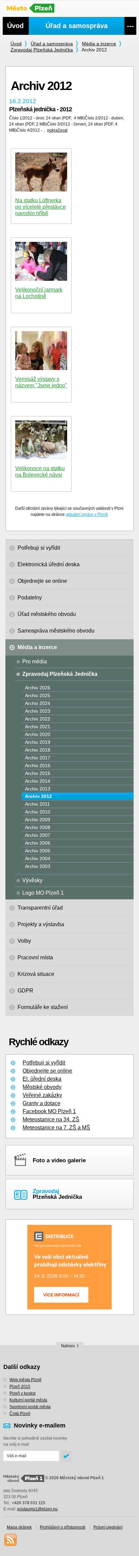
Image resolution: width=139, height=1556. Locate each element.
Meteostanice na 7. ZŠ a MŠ (56, 1127)
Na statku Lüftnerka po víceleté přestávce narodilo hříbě (40, 207)
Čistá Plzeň (19, 1413)
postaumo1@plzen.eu (37, 1509)
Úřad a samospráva (52, 43)
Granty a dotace (41, 1103)
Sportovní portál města (30, 1406)
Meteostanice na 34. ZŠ (51, 1119)
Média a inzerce (99, 43)
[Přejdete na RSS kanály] (10, 1539)
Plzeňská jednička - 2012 (40, 109)
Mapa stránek (19, 1527)
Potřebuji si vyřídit (44, 1063)
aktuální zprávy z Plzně (87, 514)
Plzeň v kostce (22, 1393)
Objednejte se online (47, 1071)
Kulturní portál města (28, 1400)
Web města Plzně (25, 1379)
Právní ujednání (107, 1527)
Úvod (16, 43)
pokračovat (57, 130)
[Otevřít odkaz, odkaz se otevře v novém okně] (69, 1267)
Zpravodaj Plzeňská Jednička (41, 49)
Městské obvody (42, 1087)
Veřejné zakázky (42, 1095)
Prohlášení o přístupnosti (62, 1527)
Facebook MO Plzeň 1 (49, 1111)
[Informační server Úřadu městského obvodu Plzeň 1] (34, 7)
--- (130, 25)
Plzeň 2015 (19, 1386)
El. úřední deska (42, 1079)
